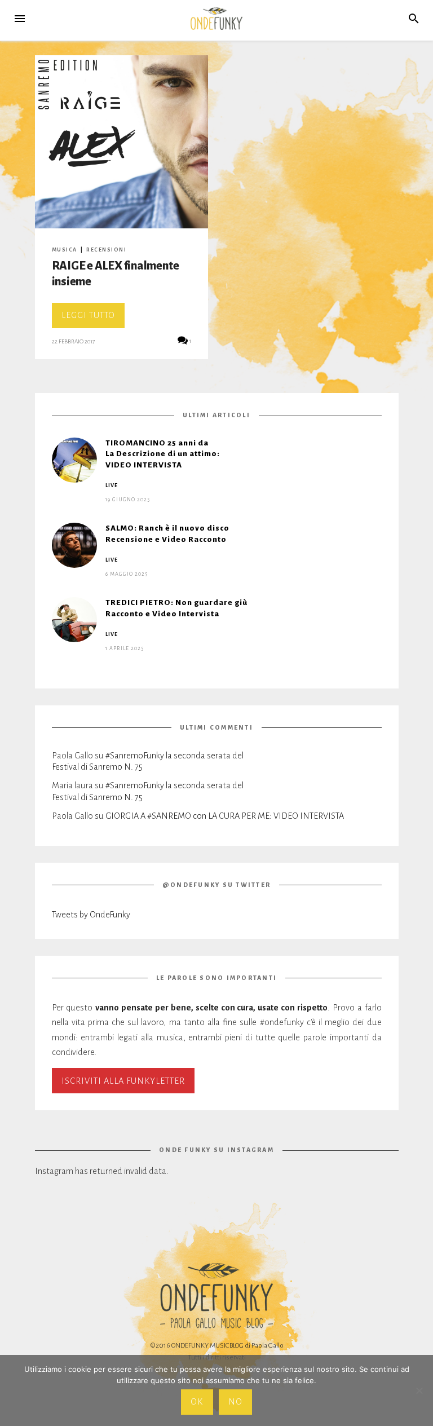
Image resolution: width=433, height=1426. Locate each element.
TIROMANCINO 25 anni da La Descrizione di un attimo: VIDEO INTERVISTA (162, 454)
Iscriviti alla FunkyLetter (123, 1080)
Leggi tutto (93, 319)
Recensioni (106, 250)
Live (111, 485)
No (235, 1401)
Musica (64, 250)
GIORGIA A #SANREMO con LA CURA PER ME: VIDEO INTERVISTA (224, 815)
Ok (197, 1401)
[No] (419, 1390)
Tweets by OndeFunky (91, 914)
